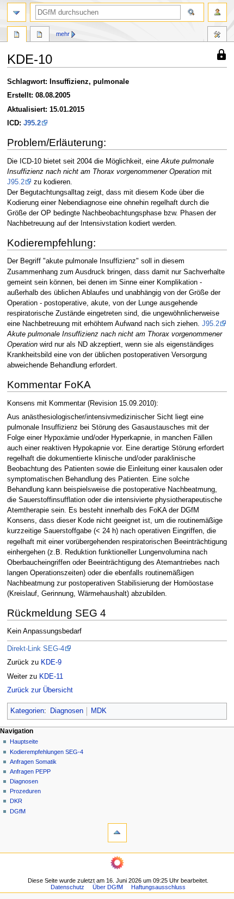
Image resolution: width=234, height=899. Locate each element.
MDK (99, 711)
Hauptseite (24, 741)
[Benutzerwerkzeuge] (217, 12)
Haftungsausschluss (158, 887)
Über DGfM (108, 887)
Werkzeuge (217, 35)
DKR (16, 801)
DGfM (18, 811)
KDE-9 (51, 662)
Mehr (63, 34)
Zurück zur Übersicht (40, 690)
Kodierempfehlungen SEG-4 (46, 752)
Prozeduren (25, 791)
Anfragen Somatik (33, 761)
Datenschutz (67, 887)
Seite (17, 35)
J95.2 (32, 123)
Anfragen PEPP (30, 771)
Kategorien (27, 711)
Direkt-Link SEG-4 (35, 649)
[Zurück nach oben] (117, 832)
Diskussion (39, 35)
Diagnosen (66, 711)
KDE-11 (51, 676)
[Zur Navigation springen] (16, 12)
